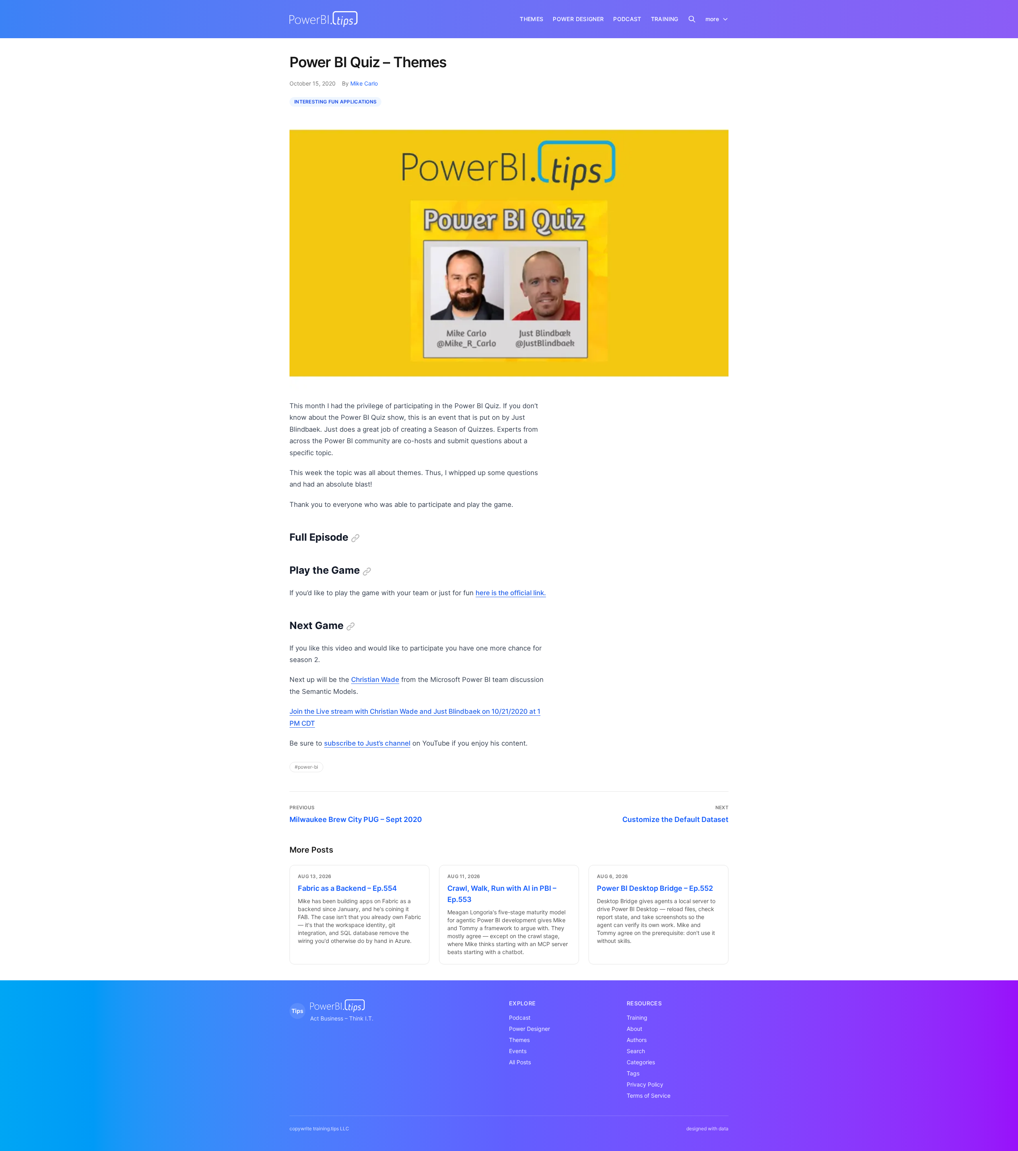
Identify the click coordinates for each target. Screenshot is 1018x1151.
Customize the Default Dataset (675, 819)
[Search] (692, 19)
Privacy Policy (645, 1084)
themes (531, 19)
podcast (627, 19)
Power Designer (529, 1028)
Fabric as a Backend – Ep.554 (347, 888)
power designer (578, 19)
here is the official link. (511, 593)
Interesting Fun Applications (335, 102)
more (712, 19)
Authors (637, 1039)
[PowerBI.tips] (323, 19)
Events (517, 1051)
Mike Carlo (364, 83)
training (664, 19)
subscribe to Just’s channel (367, 743)
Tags (633, 1073)
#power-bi (306, 767)
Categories (641, 1062)
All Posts (520, 1062)
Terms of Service (648, 1095)
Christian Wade (375, 680)
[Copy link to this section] (355, 538)
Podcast (519, 1017)
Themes (519, 1039)
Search (636, 1051)
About (634, 1028)
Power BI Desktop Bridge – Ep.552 (655, 888)
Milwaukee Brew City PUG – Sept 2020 (355, 819)
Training (637, 1017)
